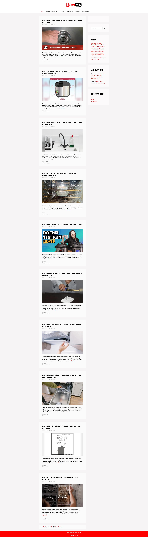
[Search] (104, 28)
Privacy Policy (85, 11)
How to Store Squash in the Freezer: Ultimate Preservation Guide (97, 54)
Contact (77, 11)
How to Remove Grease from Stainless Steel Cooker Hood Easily (61, 325)
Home (42, 11)
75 (51, 526)
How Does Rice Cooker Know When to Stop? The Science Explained (60, 72)
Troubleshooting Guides (51, 11)
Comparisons (70, 11)
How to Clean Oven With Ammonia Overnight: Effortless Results (59, 174)
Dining (44, 110)
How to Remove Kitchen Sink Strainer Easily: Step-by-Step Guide (62, 21)
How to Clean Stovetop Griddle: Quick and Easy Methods (60, 478)
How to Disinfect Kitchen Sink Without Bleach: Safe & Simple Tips (62, 123)
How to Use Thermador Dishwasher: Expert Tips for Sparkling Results (61, 376)
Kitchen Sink (45, 59)
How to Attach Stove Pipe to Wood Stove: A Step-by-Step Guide (61, 427)
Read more (60, 57)
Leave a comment (46, 60)
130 (59, 526)
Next (61, 526)
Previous (44, 526)
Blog (63, 11)
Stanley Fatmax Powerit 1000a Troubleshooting (97, 78)
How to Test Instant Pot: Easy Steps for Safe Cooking (62, 224)
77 (55, 526)
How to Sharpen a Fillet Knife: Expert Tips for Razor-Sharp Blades (62, 274)
